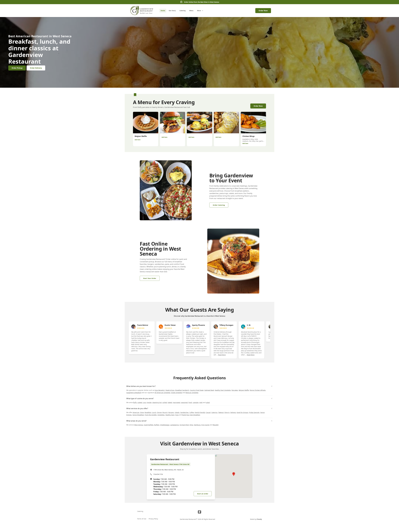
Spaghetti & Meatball (133, 393)
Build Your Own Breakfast (191, 415)
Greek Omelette (176, 393)
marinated (176, 402)
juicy (144, 402)
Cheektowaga (164, 425)
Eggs (177, 415)
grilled (164, 402)
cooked (139, 402)
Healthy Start (169, 415)
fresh (190, 402)
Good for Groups (242, 412)
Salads (177, 412)
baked (170, 402)
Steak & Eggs (169, 390)
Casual (208, 412)
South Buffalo (148, 425)
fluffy (135, 402)
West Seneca (138, 425)
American (136, 412)
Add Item (137, 140)
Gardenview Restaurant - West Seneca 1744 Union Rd (170, 464)
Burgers (171, 412)
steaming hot (157, 402)
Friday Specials (254, 412)
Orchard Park (184, 425)
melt (200, 402)
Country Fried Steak (196, 390)
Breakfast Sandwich (182, 390)
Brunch (165, 412)
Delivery (233, 412)
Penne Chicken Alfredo (257, 390)
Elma (191, 425)
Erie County (205, 425)
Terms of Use (141, 519)
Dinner (159, 412)
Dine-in (227, 412)
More (199, 11)
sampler (195, 402)
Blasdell (215, 425)
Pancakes (235, 390)
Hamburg (197, 425)
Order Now (263, 10)
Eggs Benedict (160, 390)
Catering (214, 412)
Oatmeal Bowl (209, 390)
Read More (222, 355)
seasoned (184, 402)
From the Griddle (151, 415)
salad (208, 402)
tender (149, 402)
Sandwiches (184, 412)
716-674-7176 (158, 474)
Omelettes (161, 415)
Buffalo (156, 425)
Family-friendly (200, 412)
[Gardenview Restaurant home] (142, 10)
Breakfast (148, 412)
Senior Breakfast (138, 415)
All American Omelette (162, 393)
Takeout (221, 412)
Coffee (191, 412)
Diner (142, 412)
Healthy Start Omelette (223, 390)
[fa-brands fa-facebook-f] (199, 512)
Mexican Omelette (192, 393)
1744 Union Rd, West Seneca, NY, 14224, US (168, 470)
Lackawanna (174, 425)
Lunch (154, 412)
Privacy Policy (153, 519)
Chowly (259, 519)
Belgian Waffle (244, 390)
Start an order (202, 494)
